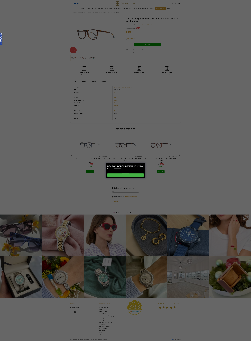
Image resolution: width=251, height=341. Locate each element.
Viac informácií (117, 168)
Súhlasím (125, 175)
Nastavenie (125, 171)
